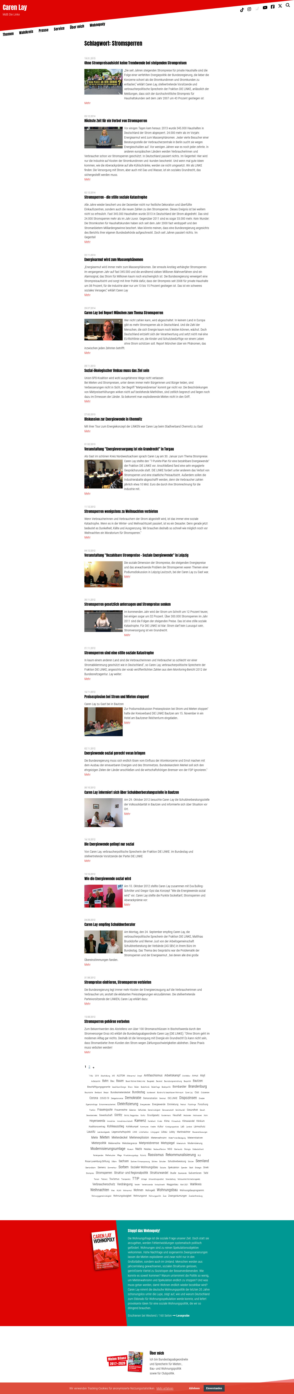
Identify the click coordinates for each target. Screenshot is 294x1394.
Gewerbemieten (91, 1115)
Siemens (102, 1167)
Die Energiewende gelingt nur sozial (109, 844)
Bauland (159, 1081)
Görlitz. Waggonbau (131, 1115)
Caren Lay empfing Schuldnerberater (109, 924)
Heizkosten (187, 1115)
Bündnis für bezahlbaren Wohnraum (170, 1092)
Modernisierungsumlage (107, 1148)
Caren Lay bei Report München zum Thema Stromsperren (123, 312)
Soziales (163, 1168)
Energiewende (158, 1104)
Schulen (191, 1161)
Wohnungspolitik (155, 1196)
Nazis (138, 1149)
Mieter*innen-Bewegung (177, 1138)
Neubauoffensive (159, 1149)
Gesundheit (192, 1109)
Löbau (164, 1131)
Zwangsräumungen (177, 1195)
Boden (136, 1087)
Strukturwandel (159, 1173)
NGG (170, 1149)
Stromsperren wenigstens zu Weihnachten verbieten (121, 511)
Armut (195, 1075)
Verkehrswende (147, 1185)
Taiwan (96, 1179)
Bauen (120, 1081)
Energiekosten (145, 1104)
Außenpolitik (95, 1081)
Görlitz (118, 1115)
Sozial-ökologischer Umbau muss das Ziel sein (116, 370)
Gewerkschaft (105, 1115)
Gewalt (202, 1110)
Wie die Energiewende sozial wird (107, 878)
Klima (167, 1120)
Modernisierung (195, 1143)
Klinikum (200, 1120)
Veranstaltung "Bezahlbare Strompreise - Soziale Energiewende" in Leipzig (136, 555)
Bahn (105, 1081)
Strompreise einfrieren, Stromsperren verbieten (117, 982)
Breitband (98, 1092)
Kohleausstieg (115, 1126)
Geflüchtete (142, 1110)
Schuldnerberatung (177, 1161)
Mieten (105, 1137)
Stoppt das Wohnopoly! (144, 1230)
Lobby (172, 1131)
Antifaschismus (153, 1075)
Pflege (119, 1155)
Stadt (191, 1168)
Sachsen (124, 1161)
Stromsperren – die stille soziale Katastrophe (115, 197)
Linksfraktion (144, 1132)
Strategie (198, 1168)
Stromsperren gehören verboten (106, 1021)
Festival (183, 1104)
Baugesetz (150, 1081)
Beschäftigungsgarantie (98, 1086)
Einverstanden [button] (214, 1388)
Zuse (164, 1196)
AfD (113, 1076)
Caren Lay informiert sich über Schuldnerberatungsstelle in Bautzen (131, 792)
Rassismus (156, 1155)
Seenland (202, 1161)
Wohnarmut (127, 1190)
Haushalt (177, 1115)
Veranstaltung (170, 1179)
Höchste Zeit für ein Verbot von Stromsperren (115, 120)
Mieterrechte (114, 1143)
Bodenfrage (155, 1087)
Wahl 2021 (184, 1185)
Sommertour (112, 1168)
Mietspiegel (168, 1143)
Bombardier (179, 1086)
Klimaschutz (176, 1121)
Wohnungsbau (167, 1190)
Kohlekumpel (132, 1126)
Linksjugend (155, 1132)
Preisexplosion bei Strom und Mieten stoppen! (116, 696)
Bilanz (130, 1087)
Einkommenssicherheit (107, 1104)
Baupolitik (187, 1081)
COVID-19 (104, 1098)
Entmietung (172, 1104)
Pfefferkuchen (110, 1155)
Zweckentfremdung (195, 1196)
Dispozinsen (188, 1098)
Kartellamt (151, 1121)
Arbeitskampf (172, 1075)
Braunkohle (89, 1092)
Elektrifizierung (127, 1104)
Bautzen (198, 1081)
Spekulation (173, 1167)
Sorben (124, 1167)
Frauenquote (105, 1109)
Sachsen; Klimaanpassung (140, 1161)
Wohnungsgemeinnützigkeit (101, 1196)
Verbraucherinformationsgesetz (188, 1179)
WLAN (119, 1190)
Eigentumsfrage (91, 1104)
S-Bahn (114, 1161)
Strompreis (90, 1173)
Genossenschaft (167, 1110)
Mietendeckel (119, 1137)
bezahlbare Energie (119, 1087)
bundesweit (151, 1092)
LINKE (135, 1132)
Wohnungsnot (140, 1195)
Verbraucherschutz (103, 1184)
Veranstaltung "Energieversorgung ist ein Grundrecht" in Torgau (129, 449)
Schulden (162, 1161)
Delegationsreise (117, 1098)
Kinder (159, 1121)
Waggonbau (172, 1184)
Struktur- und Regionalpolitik (131, 1173)
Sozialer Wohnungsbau (144, 1167)
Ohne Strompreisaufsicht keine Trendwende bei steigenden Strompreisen (135, 62)
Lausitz (91, 1131)
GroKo (143, 1115)
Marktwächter (183, 1131)
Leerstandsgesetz (103, 1132)
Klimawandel (188, 1120)
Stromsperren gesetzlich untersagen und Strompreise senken (127, 604)
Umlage (144, 1179)
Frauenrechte (121, 1109)
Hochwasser (197, 1115)
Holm (206, 1115)
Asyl (202, 1075)
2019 (97, 1076)
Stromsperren (104, 1173)
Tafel (206, 1172)
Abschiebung (105, 1076)
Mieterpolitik (99, 1143)
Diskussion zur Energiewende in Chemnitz (113, 419)
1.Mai (91, 1076)
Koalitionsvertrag (97, 1126)
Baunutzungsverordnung (173, 1081)
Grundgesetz (153, 1115)
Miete (94, 1137)
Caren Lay (15, 7)
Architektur (186, 1076)
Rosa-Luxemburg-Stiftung (97, 1161)
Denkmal (162, 1098)
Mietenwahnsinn (159, 1137)
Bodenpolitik (166, 1087)
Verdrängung (125, 1184)
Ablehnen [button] (194, 1388)
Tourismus (114, 1178)
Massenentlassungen (199, 1132)
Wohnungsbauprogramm (192, 1190)
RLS (199, 1155)
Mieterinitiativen (195, 1137)
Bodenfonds (145, 1087)
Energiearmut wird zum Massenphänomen (113, 259)
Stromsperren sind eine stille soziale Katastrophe (119, 652)
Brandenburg (197, 1086)
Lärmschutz (199, 1126)
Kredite (153, 1127)
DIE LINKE (172, 1098)
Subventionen (195, 1172)
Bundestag (138, 1092)
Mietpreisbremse (149, 1143)
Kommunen (144, 1127)
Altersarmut (131, 1076)
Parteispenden (98, 1155)
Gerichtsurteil (180, 1110)
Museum (130, 1149)
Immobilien (111, 1121)
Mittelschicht (181, 1143)
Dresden (202, 1098)
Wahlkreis (196, 1184)
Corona (93, 1098)
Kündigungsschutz (172, 1127)
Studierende (182, 1173)
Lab (182, 1126)
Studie (173, 1172)
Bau (112, 1080)
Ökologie (187, 1149)
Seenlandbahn (90, 1168)
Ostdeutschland (198, 1149)
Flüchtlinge (192, 1104)
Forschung (203, 1104)
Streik (206, 1167)
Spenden (184, 1168)
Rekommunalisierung (181, 1155)
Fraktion (92, 1110)
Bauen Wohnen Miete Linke (135, 1081)
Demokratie (133, 1098)
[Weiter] (93, 1067)
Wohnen (138, 1190)
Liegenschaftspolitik (121, 1131)
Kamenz (140, 1120)
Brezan (106, 1092)
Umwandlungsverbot (156, 1179)
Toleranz (104, 1179)
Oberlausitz (178, 1149)
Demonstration (150, 1098)
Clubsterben (205, 1092)
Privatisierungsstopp (131, 1155)
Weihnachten (99, 1190)
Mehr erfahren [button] (164, 1388)
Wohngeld (150, 1190)
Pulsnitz (143, 1155)
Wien (113, 1190)
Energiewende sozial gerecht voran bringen (114, 753)
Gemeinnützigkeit (154, 1110)
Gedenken (132, 1110)
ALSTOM (121, 1075)
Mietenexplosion (139, 1137)
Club (197, 1092)
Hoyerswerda (97, 1121)
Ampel (139, 1076)
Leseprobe (183, 1315)
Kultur (160, 1126)
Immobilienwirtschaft (124, 1121)
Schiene (154, 1161)
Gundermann (166, 1115)
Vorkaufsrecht (160, 1185)
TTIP (135, 1178)
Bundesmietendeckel (120, 1092)
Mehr (87, 103)
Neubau (147, 1149)
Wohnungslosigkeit (122, 1195)
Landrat (189, 1127)
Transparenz (125, 1179)
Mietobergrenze (129, 1143)
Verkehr (137, 1185)
